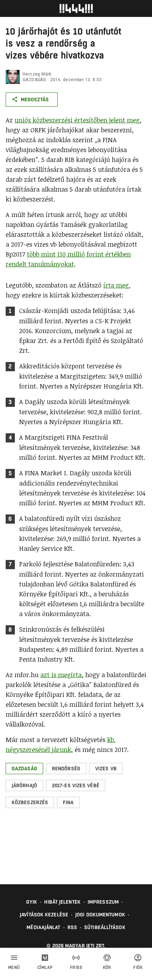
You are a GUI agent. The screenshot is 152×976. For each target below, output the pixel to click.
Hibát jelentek (62, 902)
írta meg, (116, 285)
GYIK (31, 902)
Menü (14, 967)
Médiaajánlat (43, 927)
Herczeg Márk (37, 74)
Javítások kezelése (44, 914)
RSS (72, 927)
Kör (107, 967)
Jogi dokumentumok (100, 914)
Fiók (137, 967)
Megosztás (35, 99)
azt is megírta (61, 674)
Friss (76, 967)
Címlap (45, 967)
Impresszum (103, 902)
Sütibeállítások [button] (104, 927)
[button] (24, 768)
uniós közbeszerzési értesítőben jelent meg (77, 120)
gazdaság (34, 79)
